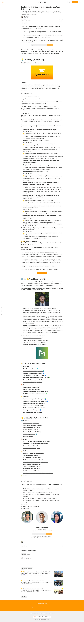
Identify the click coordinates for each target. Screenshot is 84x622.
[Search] (67, 2)
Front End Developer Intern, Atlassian (33, 373)
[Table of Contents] (1, 311)
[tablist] (26, 554)
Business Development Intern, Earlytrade (34, 403)
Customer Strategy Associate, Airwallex (33, 453)
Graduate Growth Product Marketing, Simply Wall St (36, 441)
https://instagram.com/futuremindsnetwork (34, 342)
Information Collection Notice (42, 537)
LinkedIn (27, 508)
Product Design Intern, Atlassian (31, 389)
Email (22, 508)
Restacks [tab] (28, 554)
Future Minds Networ (43, 288)
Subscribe (74, 2)
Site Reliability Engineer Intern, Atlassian (33, 375)
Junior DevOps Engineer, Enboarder (32, 425)
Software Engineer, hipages (30, 429)
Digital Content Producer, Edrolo (31, 448)
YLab (24, 289)
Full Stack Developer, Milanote (31, 423)
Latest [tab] (25, 568)
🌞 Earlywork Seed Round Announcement (32, 580)
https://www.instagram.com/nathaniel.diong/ (34, 344)
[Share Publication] (70, 2)
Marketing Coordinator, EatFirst (31, 387)
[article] (42, 575)
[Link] (20, 60)
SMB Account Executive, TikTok (31, 468)
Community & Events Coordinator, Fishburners (35, 443)
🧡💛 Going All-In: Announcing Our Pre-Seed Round (35, 572)
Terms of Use (47, 536)
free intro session (54, 53)
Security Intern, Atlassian (29, 369)
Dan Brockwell (26, 16)
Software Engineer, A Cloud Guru (32, 432)
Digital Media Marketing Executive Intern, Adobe (35, 391)
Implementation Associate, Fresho (32, 457)
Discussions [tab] (30, 568)
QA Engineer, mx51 (28, 436)
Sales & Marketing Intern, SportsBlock (33, 412)
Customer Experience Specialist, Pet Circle (34, 407)
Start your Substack (39, 616)
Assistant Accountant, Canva (31, 470)
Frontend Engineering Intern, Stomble (33, 380)
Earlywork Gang (53, 484)
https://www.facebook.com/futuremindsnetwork (35, 340)
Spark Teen (40, 289)
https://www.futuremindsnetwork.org (32, 338)
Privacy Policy (50, 537)
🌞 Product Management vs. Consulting (32, 588)
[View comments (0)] (26, 20)
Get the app (47, 616)
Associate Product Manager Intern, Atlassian (35, 401)
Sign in (80, 2)
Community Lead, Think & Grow (31, 446)
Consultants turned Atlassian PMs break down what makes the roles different (36, 590)
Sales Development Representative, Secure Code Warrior (38, 473)
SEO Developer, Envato (29, 434)
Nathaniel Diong (25, 288)
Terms (47, 613)
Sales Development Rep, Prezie (31, 455)
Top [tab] (22, 568)
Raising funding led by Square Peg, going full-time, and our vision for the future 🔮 (35, 574)
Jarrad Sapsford (29, 591)
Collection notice (52, 613)
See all (23, 596)
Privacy (43, 613)
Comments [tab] (24, 554)
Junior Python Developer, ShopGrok (32, 382)
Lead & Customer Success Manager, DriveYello (35, 462)
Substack (36, 619)
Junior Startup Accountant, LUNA (32, 464)
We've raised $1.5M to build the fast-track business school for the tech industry (36, 582)
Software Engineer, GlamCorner (31, 427)
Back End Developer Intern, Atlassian (33, 371)
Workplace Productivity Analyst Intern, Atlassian (36, 377)
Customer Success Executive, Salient (33, 459)
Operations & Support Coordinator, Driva (34, 399)
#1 (41, 310)
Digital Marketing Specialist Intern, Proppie (34, 393)
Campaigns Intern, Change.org (31, 410)
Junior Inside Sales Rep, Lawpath (32, 466)
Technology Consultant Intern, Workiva (33, 405)
